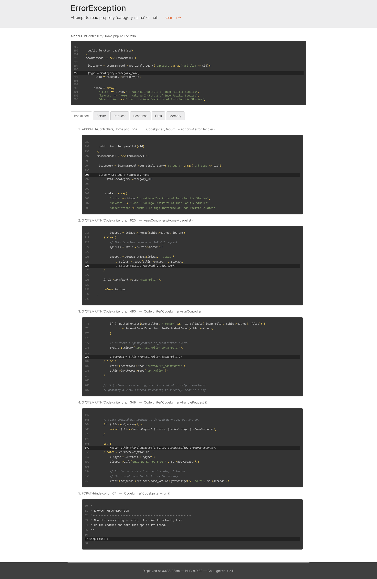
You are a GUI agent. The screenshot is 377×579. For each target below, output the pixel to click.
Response (140, 116)
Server (101, 116)
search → (173, 17)
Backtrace (81, 116)
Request (120, 116)
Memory (175, 116)
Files (158, 116)
